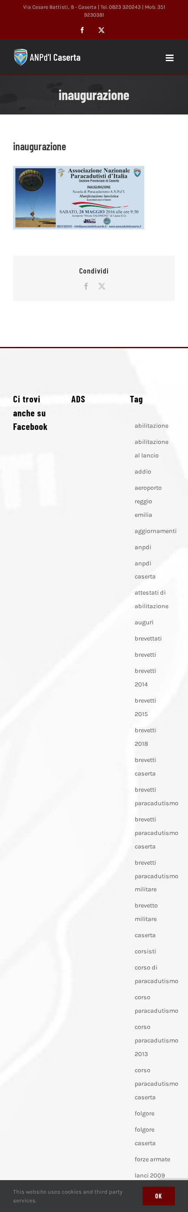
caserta (145, 935)
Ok (158, 1196)
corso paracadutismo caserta (156, 1084)
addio (143, 471)
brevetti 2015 (145, 707)
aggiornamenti (156, 531)
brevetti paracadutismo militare (156, 876)
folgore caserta (145, 1136)
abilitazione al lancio (151, 448)
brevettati (148, 638)
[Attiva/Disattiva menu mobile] (170, 57)
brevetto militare (146, 912)
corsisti (145, 951)
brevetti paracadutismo (156, 796)
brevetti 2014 (145, 677)
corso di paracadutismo (156, 974)
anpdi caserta (145, 570)
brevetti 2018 (145, 737)
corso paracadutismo (156, 1004)
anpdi (143, 547)
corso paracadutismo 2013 (156, 1040)
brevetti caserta (145, 766)
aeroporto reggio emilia (148, 501)
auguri (144, 622)
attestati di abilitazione (151, 599)
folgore (144, 1113)
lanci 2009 (150, 1175)
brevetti (145, 654)
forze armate (152, 1159)
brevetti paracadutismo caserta (156, 833)
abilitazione (151, 425)
